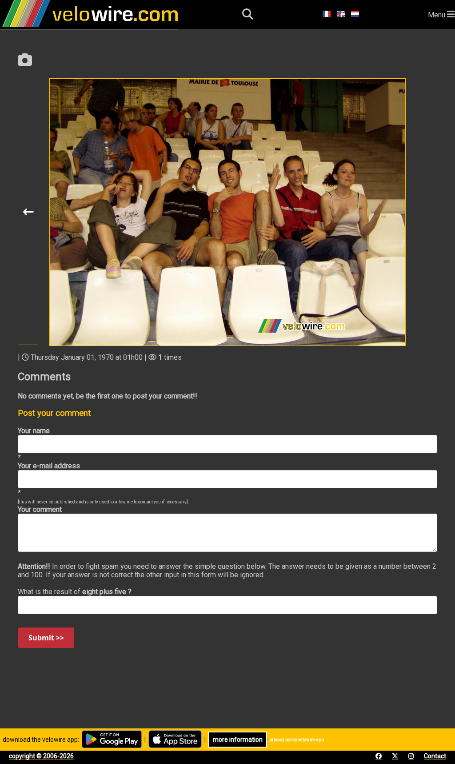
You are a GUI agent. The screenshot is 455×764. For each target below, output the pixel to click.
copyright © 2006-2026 (41, 756)
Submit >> (46, 638)
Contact (435, 756)
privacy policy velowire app (296, 739)
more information (238, 739)
